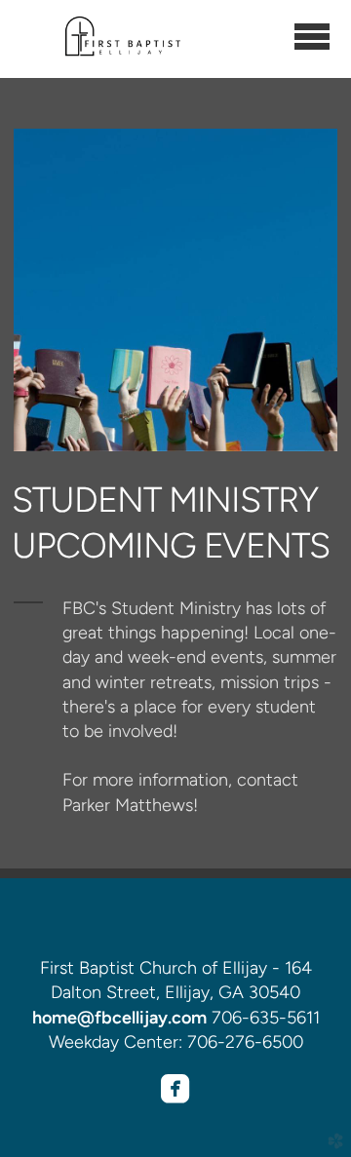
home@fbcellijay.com (119, 1017)
